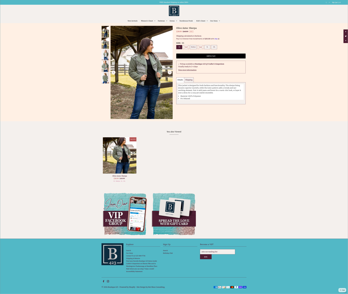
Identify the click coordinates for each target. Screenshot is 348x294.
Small (186, 47)
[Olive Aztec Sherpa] (119, 155)
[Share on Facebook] (345, 31)
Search (128, 250)
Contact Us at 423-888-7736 (135, 256)
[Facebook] (103, 281)
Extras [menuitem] (172, 21)
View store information (187, 70)
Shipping (180, 36)
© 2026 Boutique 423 (110, 287)
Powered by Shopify (127, 287)
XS (179, 47)
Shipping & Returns (133, 258)
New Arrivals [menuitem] (133, 21)
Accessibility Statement (134, 271)
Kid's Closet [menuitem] (200, 21)
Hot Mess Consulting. (156, 287)
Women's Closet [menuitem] (147, 21)
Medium (193, 47)
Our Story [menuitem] (214, 21)
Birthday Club (168, 253)
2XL (214, 47)
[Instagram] (108, 281)
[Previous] (113, 72)
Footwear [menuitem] (161, 21)
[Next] (170, 72)
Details (180, 80)
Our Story (129, 253)
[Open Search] (326, 2)
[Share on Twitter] (345, 36)
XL (207, 47)
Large (200, 47)
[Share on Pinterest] (345, 41)
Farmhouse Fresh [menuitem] (186, 21)
